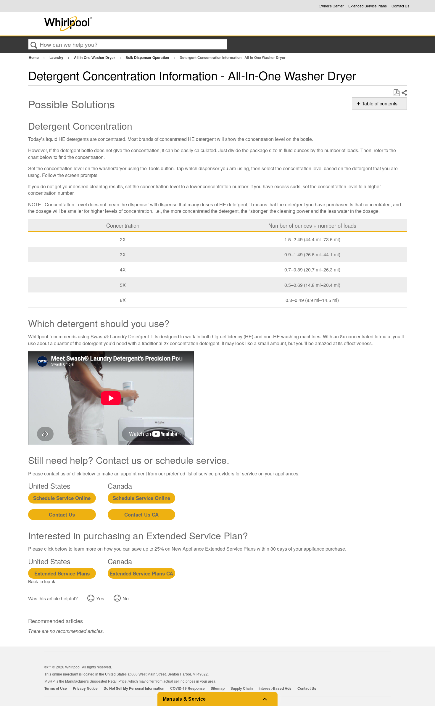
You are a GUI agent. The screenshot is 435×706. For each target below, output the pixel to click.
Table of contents (379, 103)
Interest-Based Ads (275, 688)
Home (34, 57)
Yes (100, 598)
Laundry (56, 57)
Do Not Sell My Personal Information (134, 688)
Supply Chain (242, 688)
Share (404, 93)
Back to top (39, 581)
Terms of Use (55, 688)
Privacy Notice (85, 688)
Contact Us (400, 6)
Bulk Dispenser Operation (147, 57)
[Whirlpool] (111, 23)
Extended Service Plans (367, 6)
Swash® (100, 336)
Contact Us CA (141, 514)
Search (34, 45)
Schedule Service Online (62, 497)
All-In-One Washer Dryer (95, 57)
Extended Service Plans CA (141, 573)
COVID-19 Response (187, 688)
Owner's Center (331, 6)
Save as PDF (396, 93)
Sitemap (218, 688)
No (126, 598)
